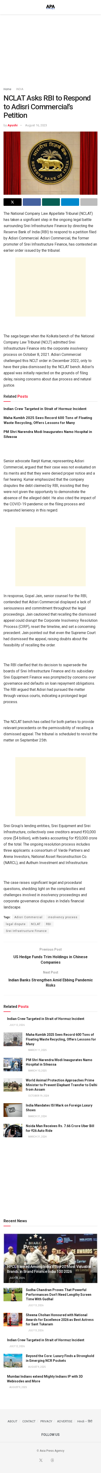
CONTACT (28, 1421)
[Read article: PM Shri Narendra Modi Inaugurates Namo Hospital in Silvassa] (13, 1064)
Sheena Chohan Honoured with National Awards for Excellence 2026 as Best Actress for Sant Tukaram (60, 1319)
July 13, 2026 (35, 1305)
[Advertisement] (50, 48)
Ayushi (13, 125)
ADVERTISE (64, 1421)
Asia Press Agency (52, 1450)
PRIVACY (46, 1421)
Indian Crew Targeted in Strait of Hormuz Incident (45, 409)
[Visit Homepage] (50, 7)
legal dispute (16, 924)
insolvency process (63, 917)
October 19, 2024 (38, 1095)
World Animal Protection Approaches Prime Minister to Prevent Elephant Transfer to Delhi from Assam (61, 1084)
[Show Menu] (6, 7)
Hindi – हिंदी (84, 1421)
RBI (48, 924)
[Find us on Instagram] (63, 1460)
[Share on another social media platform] (88, 202)
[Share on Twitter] (13, 202)
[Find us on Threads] (52, 1460)
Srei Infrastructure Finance (26, 931)
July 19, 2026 (17, 1278)
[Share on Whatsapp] (51, 202)
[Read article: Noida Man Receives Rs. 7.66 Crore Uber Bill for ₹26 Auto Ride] (13, 1130)
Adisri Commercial (28, 917)
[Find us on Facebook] (35, 1460)
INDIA (19, 89)
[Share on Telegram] (70, 202)
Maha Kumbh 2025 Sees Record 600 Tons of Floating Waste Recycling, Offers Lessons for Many (61, 1039)
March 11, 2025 (37, 1050)
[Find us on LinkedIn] (58, 1460)
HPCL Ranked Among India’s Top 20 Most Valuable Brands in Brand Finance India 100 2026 (48, 1269)
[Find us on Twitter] (41, 1460)
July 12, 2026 (17, 1025)
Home (7, 89)
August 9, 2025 (37, 1367)
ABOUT (12, 1421)
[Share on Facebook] (32, 202)
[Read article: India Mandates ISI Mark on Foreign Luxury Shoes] (13, 1110)
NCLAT (36, 924)
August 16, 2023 (36, 125)
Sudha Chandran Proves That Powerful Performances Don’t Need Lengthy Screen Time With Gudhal (58, 1294)
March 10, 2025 (37, 1070)
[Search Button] (95, 7)
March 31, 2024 (37, 1116)
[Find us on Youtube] (46, 1460)
